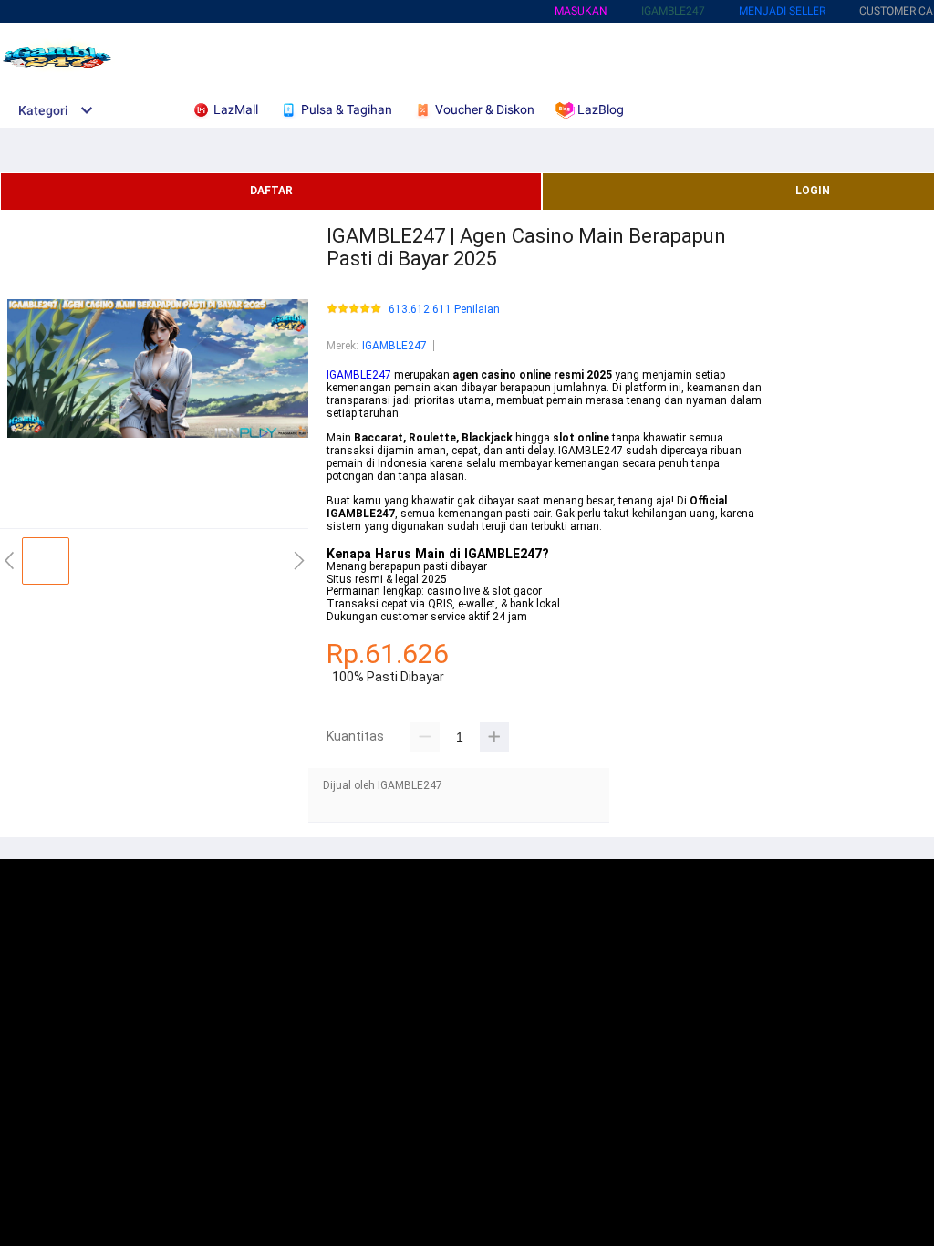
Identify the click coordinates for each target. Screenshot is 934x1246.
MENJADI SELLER (782, 11)
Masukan (581, 11)
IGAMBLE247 (394, 345)
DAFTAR (271, 190)
